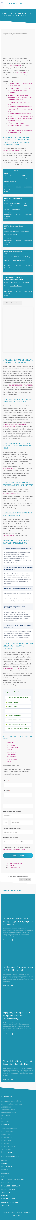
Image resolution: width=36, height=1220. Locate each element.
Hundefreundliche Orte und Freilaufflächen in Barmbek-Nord (20, 109)
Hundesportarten (10, 468)
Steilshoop (11, 743)
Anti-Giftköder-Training (11, 1104)
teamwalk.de (13, 181)
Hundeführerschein (11, 494)
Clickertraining (8, 1110)
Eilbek (10, 761)
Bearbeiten (28, 187)
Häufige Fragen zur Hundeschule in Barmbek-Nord (18, 125)
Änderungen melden (18, 855)
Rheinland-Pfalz (8, 1189)
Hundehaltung (7, 1137)
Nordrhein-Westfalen (10, 1186)
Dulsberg (11, 745)
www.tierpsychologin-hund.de (17, 260)
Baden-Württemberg (10, 1157)
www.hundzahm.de (15, 209)
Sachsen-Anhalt (8, 1199)
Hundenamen (6, 1140)
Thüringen (5, 1205)
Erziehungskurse (14, 65)
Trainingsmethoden (11, 151)
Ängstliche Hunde (9, 1129)
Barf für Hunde (7, 1132)
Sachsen (4, 1195)
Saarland (5, 1192)
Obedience (5, 1119)
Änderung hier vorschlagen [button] (11, 765)
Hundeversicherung (11, 668)
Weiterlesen (6, 940)
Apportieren (6, 1107)
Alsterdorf (12, 759)
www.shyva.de (13, 234)
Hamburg (5, 1173)
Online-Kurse (12, 706)
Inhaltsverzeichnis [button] (8, 81)
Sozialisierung (9, 535)
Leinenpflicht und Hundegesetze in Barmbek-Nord (19, 102)
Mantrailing (6, 1116)
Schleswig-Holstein (9, 1202)
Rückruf (5, 1122)
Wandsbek (11, 757)
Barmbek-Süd (12, 747)
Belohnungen (7, 1135)
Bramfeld (11, 752)
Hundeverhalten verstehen (20, 385)
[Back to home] (12, 4)
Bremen (4, 1170)
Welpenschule (22, 72)
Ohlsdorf (11, 750)
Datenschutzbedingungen (14, 850)
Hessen (4, 1176)
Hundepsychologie (14, 720)
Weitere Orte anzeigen (12, 303)
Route (18, 187)
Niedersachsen (7, 1182)
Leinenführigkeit (8, 1113)
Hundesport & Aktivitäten (17, 724)
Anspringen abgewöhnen (11, 1101)
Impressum (28, 1213)
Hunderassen (7, 1143)
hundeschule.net (15, 1213)
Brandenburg (7, 1166)
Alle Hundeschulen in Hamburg (18, 728)
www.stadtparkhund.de (16, 286)
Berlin (4, 1163)
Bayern (4, 1160)
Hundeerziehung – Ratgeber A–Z (18, 697)
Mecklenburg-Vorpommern (12, 1179)
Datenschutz (18, 1215)
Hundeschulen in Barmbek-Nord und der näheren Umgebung (19, 90)
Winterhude (12, 754)
